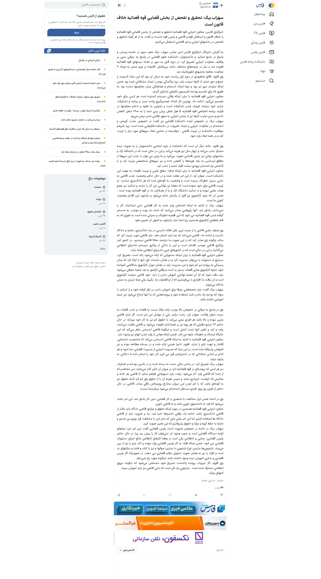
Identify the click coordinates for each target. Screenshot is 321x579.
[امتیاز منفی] (196, 495)
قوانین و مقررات (99, 42)
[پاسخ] (170, 495)
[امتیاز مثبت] (222, 495)
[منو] (125, 5)
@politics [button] (205, 7)
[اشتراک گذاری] (119, 495)
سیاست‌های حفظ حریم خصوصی (63, 39)
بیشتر (102, 248)
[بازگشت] (221, 5)
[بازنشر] (144, 495)
